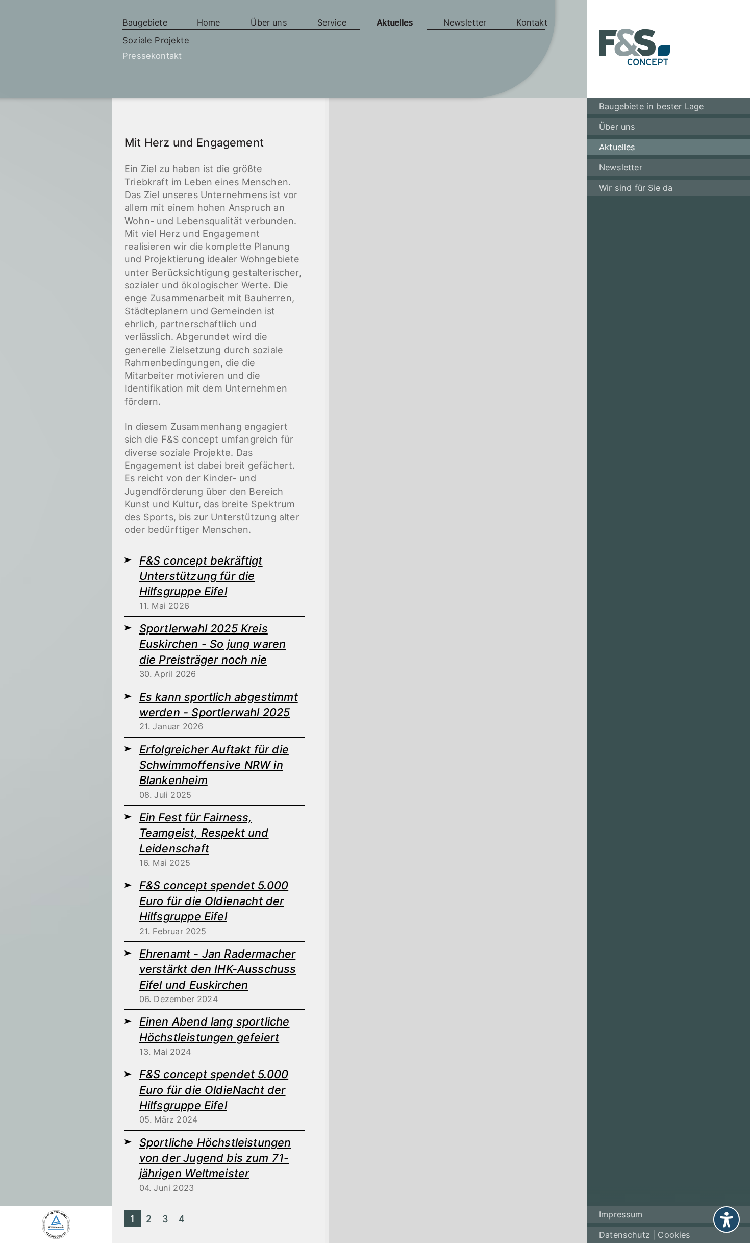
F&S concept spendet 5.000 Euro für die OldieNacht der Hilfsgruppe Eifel (213, 1089)
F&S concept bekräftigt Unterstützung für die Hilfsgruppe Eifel (201, 576)
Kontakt (531, 22)
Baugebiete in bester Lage (651, 106)
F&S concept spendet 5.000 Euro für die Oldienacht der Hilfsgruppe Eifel (213, 901)
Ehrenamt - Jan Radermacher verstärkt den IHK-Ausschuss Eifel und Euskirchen (217, 969)
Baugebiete (144, 22)
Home (208, 22)
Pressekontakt (152, 56)
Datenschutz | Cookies (645, 1235)
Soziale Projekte (155, 40)
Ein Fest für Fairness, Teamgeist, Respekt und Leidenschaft (204, 833)
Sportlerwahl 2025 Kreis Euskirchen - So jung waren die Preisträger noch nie (212, 644)
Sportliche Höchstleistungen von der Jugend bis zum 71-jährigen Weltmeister (215, 1158)
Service (331, 22)
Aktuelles (395, 22)
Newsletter (465, 22)
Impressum (621, 1214)
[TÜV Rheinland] (56, 1224)
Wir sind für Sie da (635, 188)
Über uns (269, 22)
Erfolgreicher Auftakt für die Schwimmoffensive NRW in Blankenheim (214, 765)
